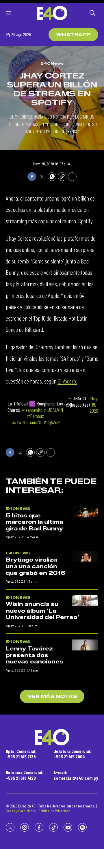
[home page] (52, 13)
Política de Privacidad (54, 810)
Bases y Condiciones (21, 810)
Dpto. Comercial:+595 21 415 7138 (21, 753)
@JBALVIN (53, 410)
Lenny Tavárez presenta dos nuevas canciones (34, 655)
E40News (52, 63)
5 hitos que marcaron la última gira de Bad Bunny (34, 522)
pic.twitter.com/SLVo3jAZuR (35, 422)
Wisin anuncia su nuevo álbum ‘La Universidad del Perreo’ (42, 610)
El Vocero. (67, 381)
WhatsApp (73, 35)
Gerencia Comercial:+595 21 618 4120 (24, 774)
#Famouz (35, 416)
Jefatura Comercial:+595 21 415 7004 (72, 753)
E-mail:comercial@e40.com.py (76, 774)
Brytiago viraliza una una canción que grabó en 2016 (35, 566)
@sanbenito (31, 410)
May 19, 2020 (94, 404)
